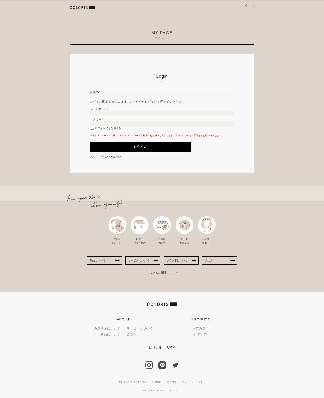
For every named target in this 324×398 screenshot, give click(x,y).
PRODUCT (200, 319)
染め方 (209, 260)
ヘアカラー (201, 328)
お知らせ (155, 347)
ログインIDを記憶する (108, 128)
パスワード (97, 119)
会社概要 (171, 382)
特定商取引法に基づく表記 (133, 382)
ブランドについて (177, 260)
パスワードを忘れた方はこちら (106, 157)
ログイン (140, 146)
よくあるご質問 (156, 272)
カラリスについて (107, 328)
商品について (97, 260)
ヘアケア (200, 334)
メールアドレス (100, 109)
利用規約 (156, 382)
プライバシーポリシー (193, 382)
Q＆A (171, 347)
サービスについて (138, 260)
